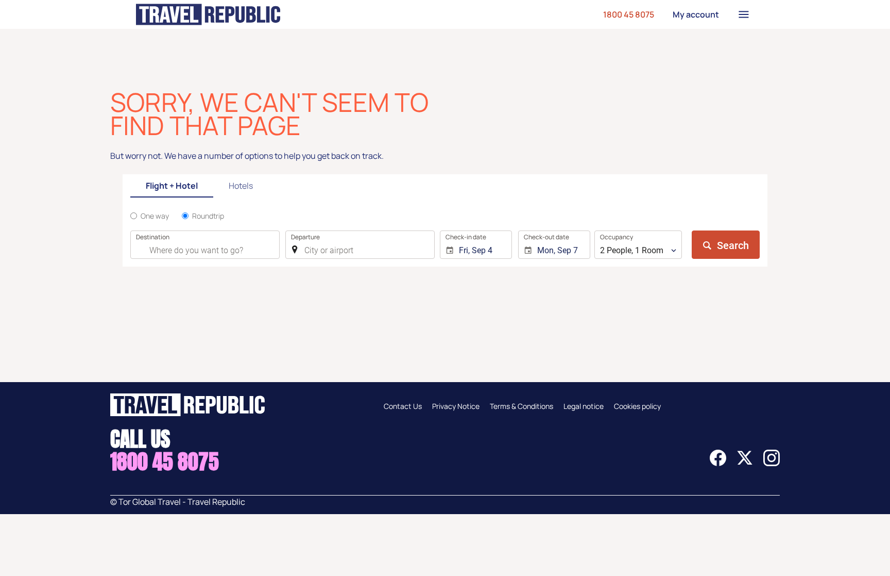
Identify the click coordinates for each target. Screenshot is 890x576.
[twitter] (745, 463)
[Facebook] (718, 463)
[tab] (171, 186)
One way (155, 216)
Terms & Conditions (521, 406)
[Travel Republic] (208, 14)
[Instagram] (771, 463)
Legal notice (583, 406)
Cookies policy (637, 406)
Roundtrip (208, 216)
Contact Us (403, 406)
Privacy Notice (456, 406)
